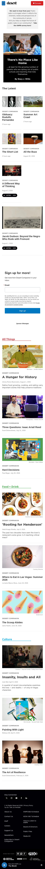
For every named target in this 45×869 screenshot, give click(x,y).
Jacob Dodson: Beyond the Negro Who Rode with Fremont (21, 237)
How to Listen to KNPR (29, 822)
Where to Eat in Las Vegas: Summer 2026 (22, 578)
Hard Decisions (10, 469)
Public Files (27, 831)
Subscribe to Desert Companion (11, 840)
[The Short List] (11, 139)
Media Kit (26, 836)
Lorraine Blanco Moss (9, 583)
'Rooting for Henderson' (22, 524)
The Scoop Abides (12, 622)
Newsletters (8, 835)
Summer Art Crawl (30, 116)
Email (7, 285)
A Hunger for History (19, 377)
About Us (8, 812)
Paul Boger (6, 473)
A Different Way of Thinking (11, 185)
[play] (4, 865)
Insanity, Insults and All (21, 677)
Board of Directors (30, 827)
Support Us (8, 830)
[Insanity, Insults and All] (22, 656)
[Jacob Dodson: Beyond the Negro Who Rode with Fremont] (22, 217)
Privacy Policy (28, 805)
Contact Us (8, 816)
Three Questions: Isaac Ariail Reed (21, 427)
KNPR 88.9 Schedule (31, 812)
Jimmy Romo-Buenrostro (10, 382)
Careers (7, 826)
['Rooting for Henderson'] (22, 504)
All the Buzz (30, 151)
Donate (38, 3)
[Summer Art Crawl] (33, 101)
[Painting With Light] (22, 709)
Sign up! (22, 310)
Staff (6, 821)
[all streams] (42, 865)
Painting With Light (13, 729)
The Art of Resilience (14, 772)
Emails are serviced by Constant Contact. (22, 303)
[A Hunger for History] (22, 356)
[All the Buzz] (33, 139)
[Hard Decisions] (22, 449)
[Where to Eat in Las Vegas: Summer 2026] (22, 556)
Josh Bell (5, 682)
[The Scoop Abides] (22, 602)
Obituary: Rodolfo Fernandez (8, 117)
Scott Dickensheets (8, 430)
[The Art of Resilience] (22, 752)
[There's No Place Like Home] (22, 44)
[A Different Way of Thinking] (11, 170)
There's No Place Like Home (22, 61)
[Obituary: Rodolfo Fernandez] (11, 101)
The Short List (10, 151)
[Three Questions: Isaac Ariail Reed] (22, 406)
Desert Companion (10, 111)
